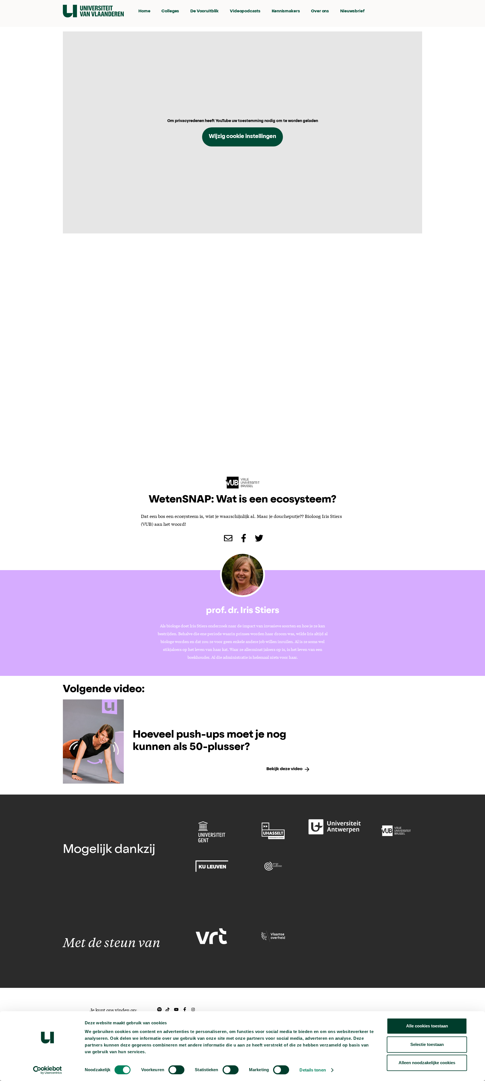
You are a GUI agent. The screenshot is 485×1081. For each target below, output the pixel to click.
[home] (93, 11)
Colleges (170, 11)
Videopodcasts (245, 11)
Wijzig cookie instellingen (242, 137)
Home (144, 11)
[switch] (176, 1069)
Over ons (320, 11)
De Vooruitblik (204, 11)
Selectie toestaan (427, 1044)
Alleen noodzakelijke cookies (427, 1062)
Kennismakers (286, 11)
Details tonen (312, 1070)
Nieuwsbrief (352, 11)
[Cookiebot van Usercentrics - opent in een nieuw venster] (47, 1070)
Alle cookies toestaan (427, 1025)
